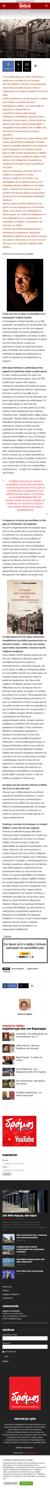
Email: (5, 1167)
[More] (35, 66)
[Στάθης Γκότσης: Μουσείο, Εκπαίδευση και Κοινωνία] (8, 1048)
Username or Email (9, 1335)
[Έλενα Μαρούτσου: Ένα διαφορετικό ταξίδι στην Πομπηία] (8, 1072)
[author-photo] (25, 1010)
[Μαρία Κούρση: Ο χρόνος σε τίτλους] (8, 1060)
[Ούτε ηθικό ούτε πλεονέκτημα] (8, 1274)
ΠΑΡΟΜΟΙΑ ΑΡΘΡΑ (13, 1026)
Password (6, 1343)
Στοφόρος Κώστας (32, 968)
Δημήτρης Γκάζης (7, 1219)
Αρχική (3, 11)
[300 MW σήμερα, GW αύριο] (25, 1201)
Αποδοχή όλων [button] (26, 1483)
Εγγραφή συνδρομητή (10, 1294)
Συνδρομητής (7, 1298)
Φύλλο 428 (7, 971)
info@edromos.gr (14, 1319)
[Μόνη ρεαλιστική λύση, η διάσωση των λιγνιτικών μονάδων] (8, 1238)
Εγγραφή (6, 1174)
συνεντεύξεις (14, 11)
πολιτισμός (25, 11)
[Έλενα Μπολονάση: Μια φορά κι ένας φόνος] (8, 1084)
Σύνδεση (5, 1291)
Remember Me (10, 1352)
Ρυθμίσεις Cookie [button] (10, 1483)
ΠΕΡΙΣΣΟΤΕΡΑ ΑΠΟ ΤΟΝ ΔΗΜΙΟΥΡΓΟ (24, 1028)
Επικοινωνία (7, 1287)
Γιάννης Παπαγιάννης (18, 968)
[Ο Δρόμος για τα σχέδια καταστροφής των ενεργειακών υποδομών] (8, 1250)
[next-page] (7, 1104)
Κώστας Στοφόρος (25, 1014)
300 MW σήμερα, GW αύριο (19, 1215)
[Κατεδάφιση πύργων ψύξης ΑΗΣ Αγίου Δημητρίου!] (8, 1262)
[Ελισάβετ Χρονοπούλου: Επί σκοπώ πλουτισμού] (8, 1095)
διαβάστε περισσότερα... (25, 1448)
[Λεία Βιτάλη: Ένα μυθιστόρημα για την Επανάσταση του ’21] (8, 1036)
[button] (4, 6)
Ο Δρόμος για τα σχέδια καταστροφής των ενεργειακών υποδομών (30, 1249)
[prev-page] (3, 1104)
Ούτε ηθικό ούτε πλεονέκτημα (30, 1271)
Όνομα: (5, 1160)
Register (5, 1361)
